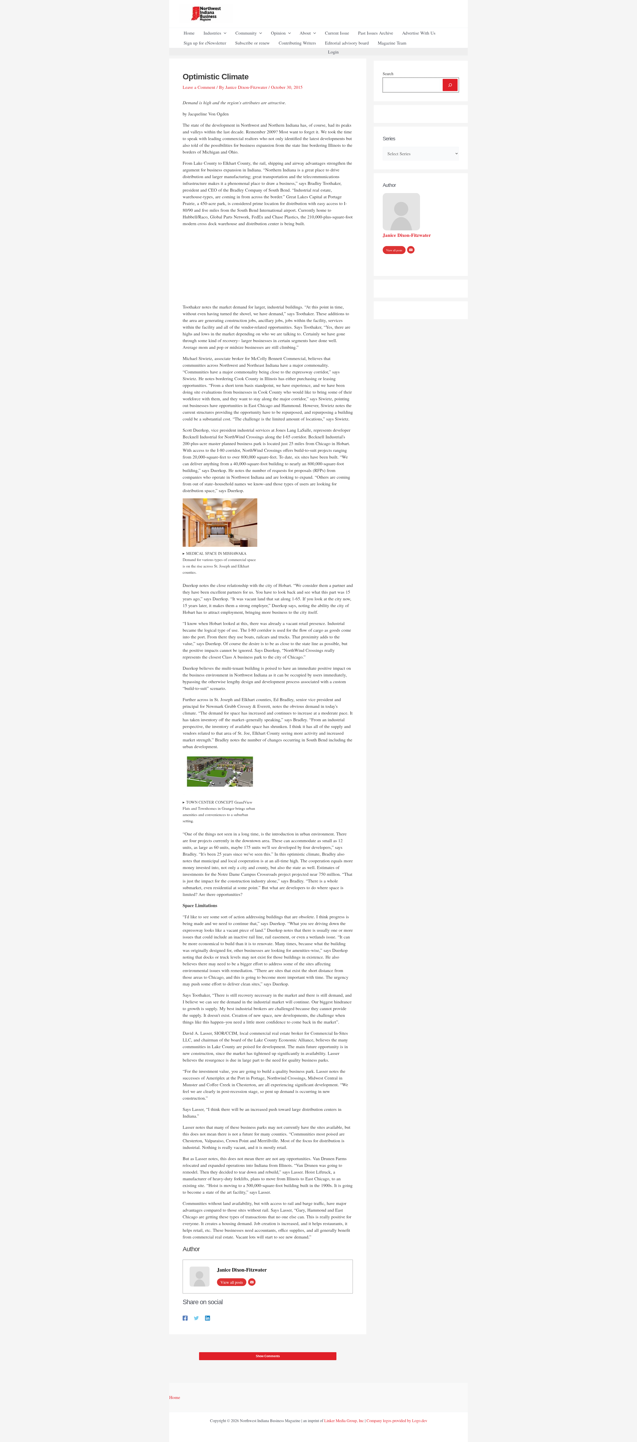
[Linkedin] (207, 1317)
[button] (223, 33)
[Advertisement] (268, 266)
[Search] (450, 85)
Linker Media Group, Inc (344, 1420)
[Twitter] (196, 1317)
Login (333, 52)
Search (388, 73)
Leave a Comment (199, 87)
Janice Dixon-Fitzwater (242, 1269)
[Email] (252, 1282)
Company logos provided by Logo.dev (397, 1420)
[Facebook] (185, 1317)
